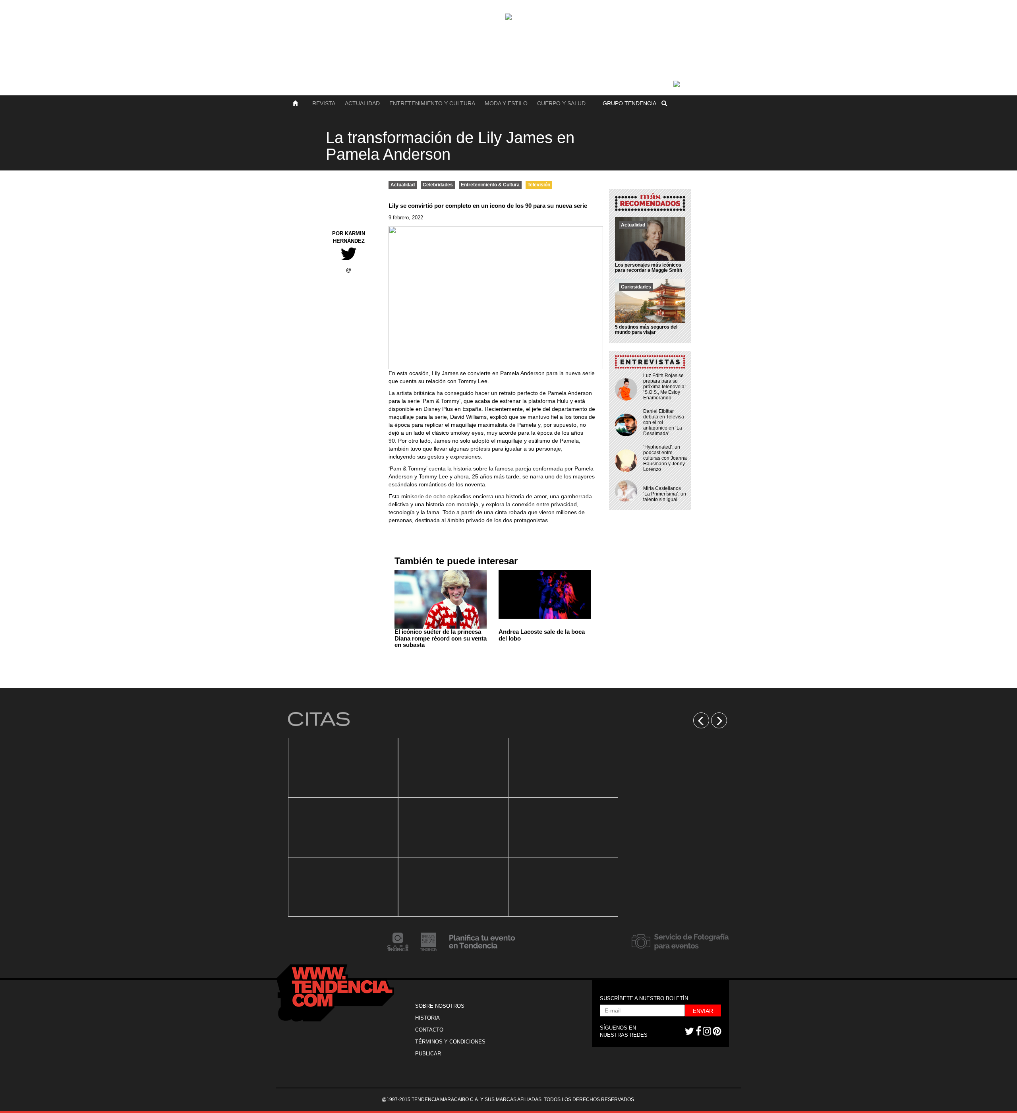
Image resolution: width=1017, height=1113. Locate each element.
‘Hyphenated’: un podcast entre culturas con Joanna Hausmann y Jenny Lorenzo (665, 458)
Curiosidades (636, 287)
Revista (323, 103)
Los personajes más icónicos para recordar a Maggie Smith (648, 267)
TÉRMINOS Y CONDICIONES (450, 1042)
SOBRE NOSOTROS (439, 1006)
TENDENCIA (629, 103)
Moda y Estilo (506, 103)
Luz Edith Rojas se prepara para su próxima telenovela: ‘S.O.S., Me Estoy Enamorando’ (664, 387)
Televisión (539, 185)
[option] (343, 827)
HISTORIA (427, 1018)
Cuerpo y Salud (561, 103)
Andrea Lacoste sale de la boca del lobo (542, 635)
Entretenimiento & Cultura (490, 185)
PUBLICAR (428, 1054)
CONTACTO (429, 1030)
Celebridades (438, 185)
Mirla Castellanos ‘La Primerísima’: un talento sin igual (664, 494)
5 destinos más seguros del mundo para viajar (646, 329)
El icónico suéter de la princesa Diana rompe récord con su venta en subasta (440, 638)
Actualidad (362, 103)
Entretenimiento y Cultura (432, 103)
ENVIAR (703, 1011)
